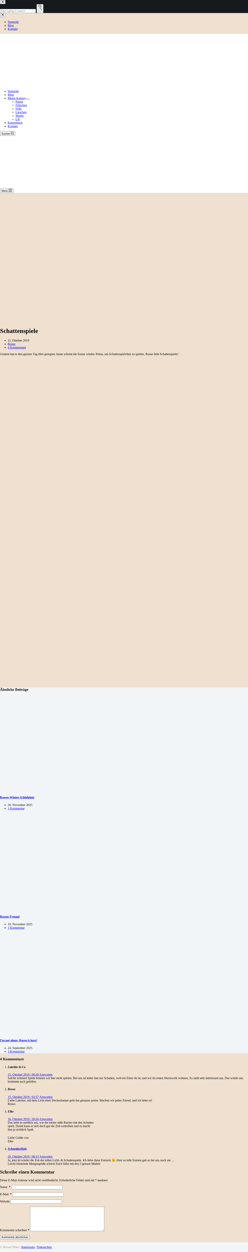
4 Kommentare (17, 347)
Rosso (11, 344)
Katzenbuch (15, 122)
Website (5, 1201)
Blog (11, 94)
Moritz (20, 115)
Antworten (46, 1074)
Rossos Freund (10, 916)
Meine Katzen (16, 98)
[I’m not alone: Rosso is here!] (74, 1032)
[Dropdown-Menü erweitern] (28, 99)
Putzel (19, 101)
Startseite (13, 91)
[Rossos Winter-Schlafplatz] (74, 789)
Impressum (28, 1247)
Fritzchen (21, 105)
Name (5, 1187)
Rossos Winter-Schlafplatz (17, 797)
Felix (19, 108)
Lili (18, 119)
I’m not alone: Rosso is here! (18, 1040)
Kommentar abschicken (15, 1237)
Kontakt (13, 126)
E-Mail (6, 1194)
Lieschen (21, 112)
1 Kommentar (16, 808)
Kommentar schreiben (14, 1230)
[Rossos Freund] (74, 909)
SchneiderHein (17, 1148)
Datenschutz (44, 1247)
